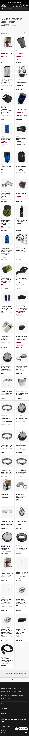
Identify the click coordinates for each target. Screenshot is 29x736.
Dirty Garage (15, 1)
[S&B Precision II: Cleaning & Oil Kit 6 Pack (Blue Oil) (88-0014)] (7, 485)
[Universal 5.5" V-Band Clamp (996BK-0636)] (7, 436)
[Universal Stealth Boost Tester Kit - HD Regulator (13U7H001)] (22, 239)
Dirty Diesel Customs (8, 730)
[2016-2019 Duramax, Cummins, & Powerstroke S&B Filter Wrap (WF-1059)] (7, 98)
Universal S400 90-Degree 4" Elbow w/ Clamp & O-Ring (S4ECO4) (20, 497)
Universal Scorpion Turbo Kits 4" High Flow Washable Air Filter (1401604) (7, 280)
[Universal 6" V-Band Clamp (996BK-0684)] (7, 461)
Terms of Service (11, 732)
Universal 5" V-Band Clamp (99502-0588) (21, 471)
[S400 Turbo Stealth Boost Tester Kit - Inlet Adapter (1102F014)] (7, 357)
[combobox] (14, 8)
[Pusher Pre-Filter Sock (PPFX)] (22, 129)
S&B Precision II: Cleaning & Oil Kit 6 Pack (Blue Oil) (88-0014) (7, 496)
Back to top (14, 679)
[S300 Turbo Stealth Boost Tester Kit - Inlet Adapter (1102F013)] (22, 408)
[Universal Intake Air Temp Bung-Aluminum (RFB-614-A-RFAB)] (7, 590)
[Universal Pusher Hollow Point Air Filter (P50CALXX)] (22, 43)
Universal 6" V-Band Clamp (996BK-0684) (6, 471)
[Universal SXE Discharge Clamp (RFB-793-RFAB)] (22, 563)
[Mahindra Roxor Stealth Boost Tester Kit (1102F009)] (22, 512)
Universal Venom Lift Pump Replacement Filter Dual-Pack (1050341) (6, 339)
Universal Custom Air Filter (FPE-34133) (21, 194)
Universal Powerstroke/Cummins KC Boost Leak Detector (21, 82)
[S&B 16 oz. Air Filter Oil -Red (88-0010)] (22, 211)
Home (2, 13)
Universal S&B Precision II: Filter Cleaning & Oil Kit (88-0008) (7, 53)
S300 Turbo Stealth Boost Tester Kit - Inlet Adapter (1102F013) (21, 418)
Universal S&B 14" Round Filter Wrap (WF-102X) (22, 547)
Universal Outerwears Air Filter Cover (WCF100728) (21, 168)
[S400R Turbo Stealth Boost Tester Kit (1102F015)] (22, 436)
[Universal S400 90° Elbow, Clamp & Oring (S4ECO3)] (7, 184)
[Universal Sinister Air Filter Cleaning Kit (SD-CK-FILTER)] (7, 297)
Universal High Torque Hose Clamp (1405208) (6, 392)
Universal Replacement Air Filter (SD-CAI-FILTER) (7, 139)
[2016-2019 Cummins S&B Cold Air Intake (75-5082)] (22, 269)
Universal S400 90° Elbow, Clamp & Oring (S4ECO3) (6, 195)
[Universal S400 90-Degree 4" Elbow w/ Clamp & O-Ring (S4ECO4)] (22, 485)
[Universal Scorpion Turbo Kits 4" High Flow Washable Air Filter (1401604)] (7, 269)
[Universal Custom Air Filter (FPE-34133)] (22, 184)
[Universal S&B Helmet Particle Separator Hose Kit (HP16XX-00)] (7, 649)
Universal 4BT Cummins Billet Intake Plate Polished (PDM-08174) (7, 523)
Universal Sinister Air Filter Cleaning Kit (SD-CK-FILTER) (6, 308)
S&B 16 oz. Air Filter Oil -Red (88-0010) (22, 221)
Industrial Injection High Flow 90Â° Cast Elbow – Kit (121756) (21, 368)
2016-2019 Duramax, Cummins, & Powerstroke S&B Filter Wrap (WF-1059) (7, 110)
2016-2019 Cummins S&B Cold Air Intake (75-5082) (22, 280)
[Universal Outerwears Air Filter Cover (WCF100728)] (22, 157)
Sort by (2, 31)
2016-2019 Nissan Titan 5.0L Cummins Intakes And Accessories (12, 14)
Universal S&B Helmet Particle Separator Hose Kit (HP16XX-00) (7, 660)
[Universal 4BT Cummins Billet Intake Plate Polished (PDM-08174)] (7, 512)
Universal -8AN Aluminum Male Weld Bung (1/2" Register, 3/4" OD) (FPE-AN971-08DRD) (6, 632)
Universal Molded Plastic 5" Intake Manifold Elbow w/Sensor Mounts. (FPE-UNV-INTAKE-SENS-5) (22, 309)
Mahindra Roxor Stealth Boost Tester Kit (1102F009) (21, 523)
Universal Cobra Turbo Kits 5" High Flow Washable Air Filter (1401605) (6, 222)
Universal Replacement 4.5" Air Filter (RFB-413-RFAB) (21, 109)
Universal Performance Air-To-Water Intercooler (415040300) (22, 393)
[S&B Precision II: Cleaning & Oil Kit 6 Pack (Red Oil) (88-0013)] (7, 563)
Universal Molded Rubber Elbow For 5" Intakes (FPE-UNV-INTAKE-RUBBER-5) (22, 339)
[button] (23, 5)
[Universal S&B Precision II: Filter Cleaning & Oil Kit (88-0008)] (7, 43)
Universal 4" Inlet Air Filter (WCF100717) (6, 81)
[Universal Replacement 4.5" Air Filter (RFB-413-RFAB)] (22, 98)
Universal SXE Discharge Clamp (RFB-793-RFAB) (22, 573)
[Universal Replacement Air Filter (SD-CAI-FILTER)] (7, 129)
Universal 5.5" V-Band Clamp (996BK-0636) (6, 446)
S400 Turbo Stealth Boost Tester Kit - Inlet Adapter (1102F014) (6, 368)
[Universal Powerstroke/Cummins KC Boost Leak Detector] (22, 71)
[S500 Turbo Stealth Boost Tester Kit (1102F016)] (7, 537)
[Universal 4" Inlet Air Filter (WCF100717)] (7, 71)
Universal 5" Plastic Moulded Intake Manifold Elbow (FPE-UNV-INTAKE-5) (22, 631)
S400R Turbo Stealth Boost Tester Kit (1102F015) (21, 447)
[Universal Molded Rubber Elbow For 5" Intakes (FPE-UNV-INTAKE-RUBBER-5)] (22, 327)
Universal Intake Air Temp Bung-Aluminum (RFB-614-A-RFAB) (6, 601)
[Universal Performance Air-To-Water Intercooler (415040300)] (22, 382)
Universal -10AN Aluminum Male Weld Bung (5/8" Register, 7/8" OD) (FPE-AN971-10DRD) (21, 602)
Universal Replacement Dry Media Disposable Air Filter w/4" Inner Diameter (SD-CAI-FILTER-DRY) (7, 251)
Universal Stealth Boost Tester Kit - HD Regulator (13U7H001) (21, 250)
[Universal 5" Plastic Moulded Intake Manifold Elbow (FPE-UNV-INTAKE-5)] (22, 620)
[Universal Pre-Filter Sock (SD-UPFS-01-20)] (7, 157)
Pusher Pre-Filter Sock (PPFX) (21, 139)
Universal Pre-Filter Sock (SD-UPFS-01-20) (7, 167)
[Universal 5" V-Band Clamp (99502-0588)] (22, 461)
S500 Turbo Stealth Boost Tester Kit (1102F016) (6, 548)
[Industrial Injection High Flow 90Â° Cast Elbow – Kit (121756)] (22, 357)
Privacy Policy (3, 732)
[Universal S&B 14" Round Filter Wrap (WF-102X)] (22, 537)
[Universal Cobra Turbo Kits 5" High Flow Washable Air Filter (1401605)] (7, 211)
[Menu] (26, 5)
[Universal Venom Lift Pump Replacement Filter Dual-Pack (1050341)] (7, 327)
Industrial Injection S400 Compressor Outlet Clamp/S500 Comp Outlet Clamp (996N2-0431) (7, 420)
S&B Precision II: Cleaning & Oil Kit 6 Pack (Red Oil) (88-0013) (7, 573)
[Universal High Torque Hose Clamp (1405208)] (7, 382)
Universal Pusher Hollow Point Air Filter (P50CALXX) (22, 53)
